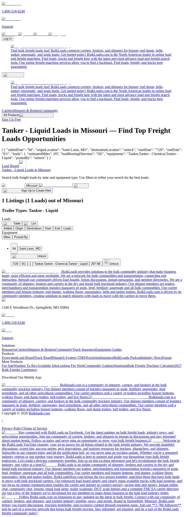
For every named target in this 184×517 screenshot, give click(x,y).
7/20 (15, 263)
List (33, 223)
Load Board (10, 166)
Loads (67, 228)
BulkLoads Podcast (127, 358)
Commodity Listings (99, 366)
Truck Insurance (83, 349)
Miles (7, 237)
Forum (166, 358)
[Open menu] (13, 74)
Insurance (107, 358)
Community (49, 110)
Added (8, 228)
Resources (9, 349)
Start (48, 228)
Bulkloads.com (39, 413)
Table (16, 223)
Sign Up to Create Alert (36, 190)
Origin (19, 228)
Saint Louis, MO (29, 248)
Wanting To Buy (25, 366)
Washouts (120, 366)
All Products (12, 115)
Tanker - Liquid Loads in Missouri (26, 170)
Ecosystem (9, 358)
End (57, 228)
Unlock (41, 256)
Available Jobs (47, 366)
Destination (34, 228)
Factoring (93, 358)
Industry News (151, 358)
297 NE (96, 263)
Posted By (21, 237)
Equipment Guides (108, 349)
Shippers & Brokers (27, 110)
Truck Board (43, 358)
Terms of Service (35, 428)
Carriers (7, 110)
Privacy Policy (12, 428)
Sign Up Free (11, 119)
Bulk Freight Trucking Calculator (150, 366)
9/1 (24, 263)
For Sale (8, 366)
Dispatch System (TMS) (69, 358)
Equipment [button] (9, 233)
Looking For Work (71, 366)
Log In (8, 38)
